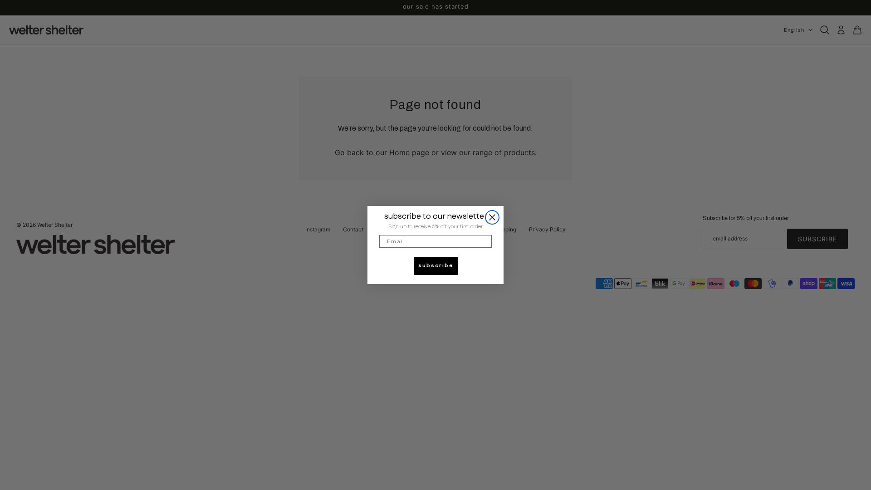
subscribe (435, 266)
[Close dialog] (492, 217)
